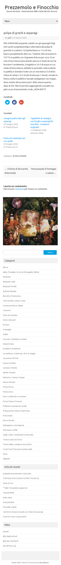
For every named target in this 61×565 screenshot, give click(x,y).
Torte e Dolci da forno (12, 440)
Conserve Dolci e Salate (13, 306)
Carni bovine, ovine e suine (14, 301)
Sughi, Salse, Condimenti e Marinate (18, 435)
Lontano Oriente (10, 368)
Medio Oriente (9, 372)
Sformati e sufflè (10, 430)
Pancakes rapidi (9, 507)
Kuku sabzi (7, 497)
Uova (5, 454)
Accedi (6, 531)
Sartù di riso (8, 483)
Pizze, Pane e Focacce (12, 401)
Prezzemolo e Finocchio (32, 7)
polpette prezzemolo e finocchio (17, 474)
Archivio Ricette (19, 156)
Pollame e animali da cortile (15, 406)
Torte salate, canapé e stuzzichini (17, 444)
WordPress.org (9, 546)
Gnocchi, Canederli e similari (15, 339)
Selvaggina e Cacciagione (13, 425)
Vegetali (6, 459)
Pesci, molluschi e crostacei (14, 396)
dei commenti (10, 541)
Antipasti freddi (9, 286)
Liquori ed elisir (9, 363)
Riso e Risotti (8, 420)
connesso (19, 189)
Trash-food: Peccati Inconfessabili (17, 449)
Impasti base (8, 344)
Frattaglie (7, 329)
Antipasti (7, 277)
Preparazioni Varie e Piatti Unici (16, 411)
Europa (6, 325)
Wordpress (44, 562)
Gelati (5, 334)
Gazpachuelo (8, 493)
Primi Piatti (7, 416)
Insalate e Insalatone (11, 349)
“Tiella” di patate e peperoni (15, 488)
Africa (5, 267)
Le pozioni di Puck (10, 358)
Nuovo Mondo (9, 382)
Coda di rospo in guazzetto (15, 517)
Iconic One (16, 562)
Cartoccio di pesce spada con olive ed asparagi (23, 512)
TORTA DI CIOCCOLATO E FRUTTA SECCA (21, 478)
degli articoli (10, 536)
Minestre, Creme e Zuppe (14, 377)
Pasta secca (8, 392)
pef (9, 38)
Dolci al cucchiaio (10, 315)
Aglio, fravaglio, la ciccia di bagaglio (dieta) (21, 272)
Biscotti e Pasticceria (12, 296)
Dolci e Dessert (9, 320)
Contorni (7, 310)
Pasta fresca (8, 387)
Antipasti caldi (9, 282)
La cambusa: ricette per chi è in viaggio (19, 353)
